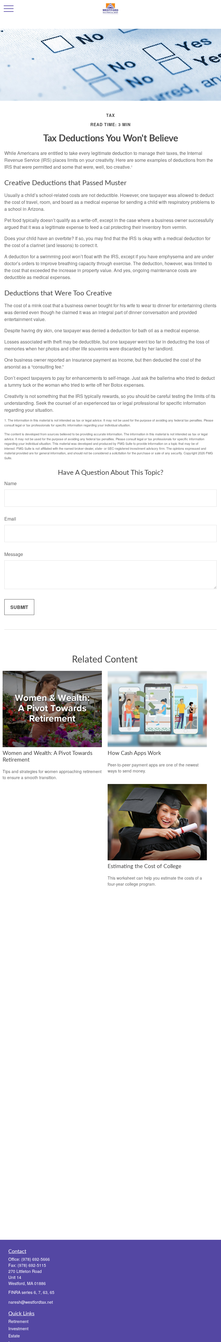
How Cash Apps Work (134, 753)
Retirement (18, 1321)
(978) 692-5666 (35, 1259)
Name (10, 483)
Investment (18, 1328)
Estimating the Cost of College (144, 866)
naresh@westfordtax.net (30, 1302)
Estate (14, 1336)
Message (13, 554)
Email (10, 518)
